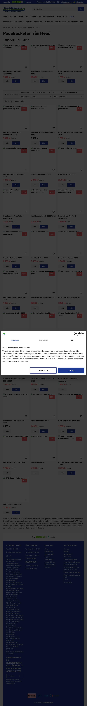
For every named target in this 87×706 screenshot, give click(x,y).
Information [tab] (43, 340)
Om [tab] (72, 340)
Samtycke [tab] (15, 340)
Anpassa (42, 370)
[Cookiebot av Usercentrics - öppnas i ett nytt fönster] (75, 334)
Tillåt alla (71, 370)
